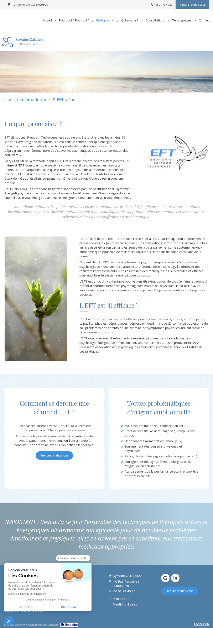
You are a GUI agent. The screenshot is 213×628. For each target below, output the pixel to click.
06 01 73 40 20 (124, 591)
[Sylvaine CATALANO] (23, 46)
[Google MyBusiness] (165, 578)
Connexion (201, 624)
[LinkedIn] (175, 578)
